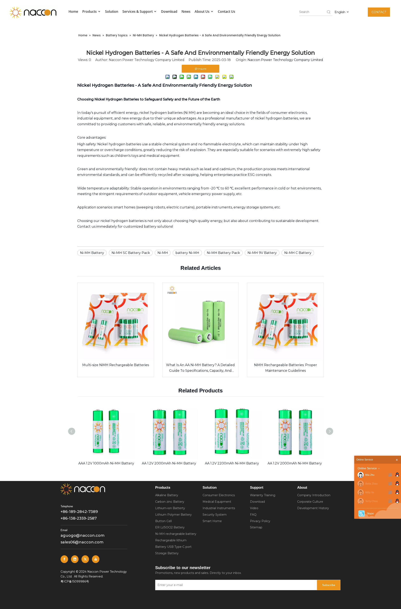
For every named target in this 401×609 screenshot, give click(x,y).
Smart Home (212, 521)
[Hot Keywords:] (329, 12)
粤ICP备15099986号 (75, 581)
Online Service (367, 468)
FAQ (253, 514)
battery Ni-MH (187, 253)
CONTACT (379, 12)
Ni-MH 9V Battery (262, 253)
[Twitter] (85, 559)
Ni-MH (162, 253)
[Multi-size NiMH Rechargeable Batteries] (115, 321)
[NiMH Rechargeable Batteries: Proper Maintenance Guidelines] (285, 321)
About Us (202, 11)
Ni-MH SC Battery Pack (131, 253)
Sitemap (256, 527)
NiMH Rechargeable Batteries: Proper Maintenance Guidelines (285, 368)
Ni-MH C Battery (297, 253)
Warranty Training (262, 495)
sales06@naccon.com (82, 542)
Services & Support (138, 11)
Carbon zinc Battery (169, 502)
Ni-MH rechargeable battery (175, 534)
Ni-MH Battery (92, 253)
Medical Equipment (217, 502)
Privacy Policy (260, 521)
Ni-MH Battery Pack (223, 253)
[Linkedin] (75, 559)
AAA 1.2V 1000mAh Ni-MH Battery (106, 463)
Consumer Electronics (219, 495)
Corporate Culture (310, 502)
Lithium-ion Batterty (170, 508)
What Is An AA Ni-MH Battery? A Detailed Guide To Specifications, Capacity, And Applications (200, 368)
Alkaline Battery (166, 495)
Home (73, 11)
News (185, 11)
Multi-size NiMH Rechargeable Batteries (115, 365)
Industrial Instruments (219, 508)
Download (169, 11)
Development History (313, 508)
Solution (111, 11)
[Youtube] (95, 559)
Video (254, 508)
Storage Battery (167, 553)
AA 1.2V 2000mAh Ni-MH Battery (169, 463)
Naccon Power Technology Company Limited (285, 60)
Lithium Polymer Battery (173, 514)
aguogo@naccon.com (82, 535)
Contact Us (226, 11)
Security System (215, 514)
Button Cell (163, 521)
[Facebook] (64, 559)
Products (90, 11)
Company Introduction (313, 495)
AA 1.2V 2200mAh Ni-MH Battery (232, 463)
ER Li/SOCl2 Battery (170, 527)
